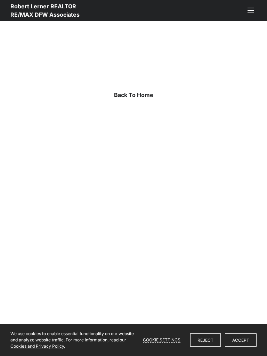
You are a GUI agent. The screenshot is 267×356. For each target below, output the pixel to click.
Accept (240, 340)
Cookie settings (161, 339)
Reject (205, 340)
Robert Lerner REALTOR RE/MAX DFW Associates (45, 10)
